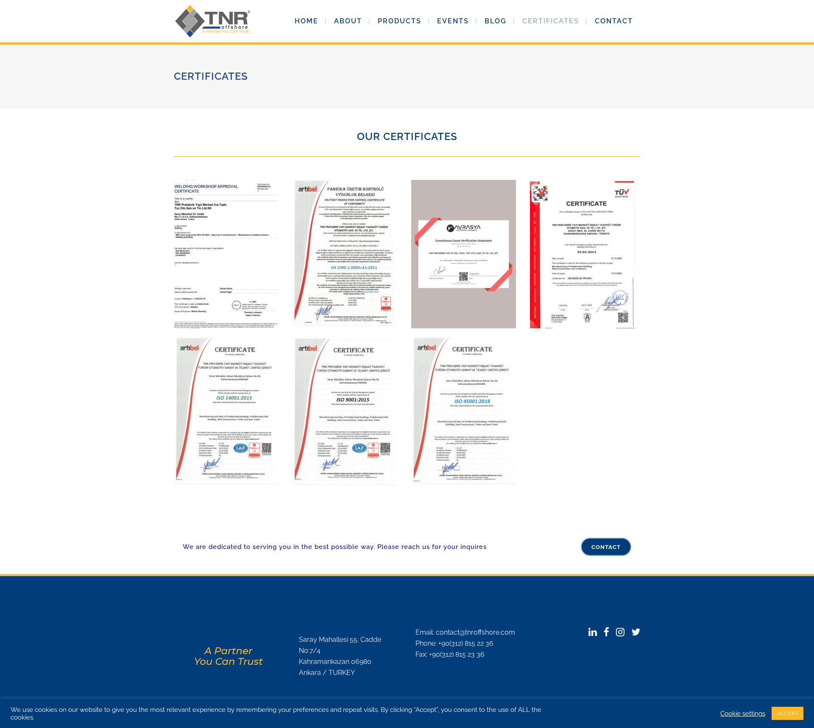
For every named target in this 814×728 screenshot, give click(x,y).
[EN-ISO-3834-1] (585, 254)
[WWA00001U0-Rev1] (229, 254)
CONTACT (606, 547)
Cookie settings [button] (742, 713)
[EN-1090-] (348, 254)
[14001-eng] (229, 411)
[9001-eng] (348, 411)
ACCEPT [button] (787, 713)
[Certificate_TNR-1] (466, 254)
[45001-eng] (466, 411)
